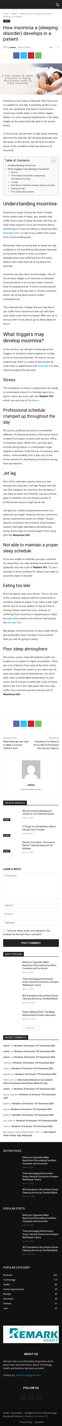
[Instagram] (31, 1397)
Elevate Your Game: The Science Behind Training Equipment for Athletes (38, 845)
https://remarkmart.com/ (31, 789)
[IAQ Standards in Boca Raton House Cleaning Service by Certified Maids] (11, 1000)
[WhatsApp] (38, 55)
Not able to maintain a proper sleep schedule (33, 185)
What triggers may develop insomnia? (28, 169)
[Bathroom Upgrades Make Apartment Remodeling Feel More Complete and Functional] (11, 966)
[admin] (5, 47)
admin (13, 47)
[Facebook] (16, 55)
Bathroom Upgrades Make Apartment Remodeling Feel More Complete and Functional (39, 965)
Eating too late (18, 188)
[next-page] (10, 858)
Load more (30, 1027)
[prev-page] (5, 858)
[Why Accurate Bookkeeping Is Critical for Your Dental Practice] (11, 815)
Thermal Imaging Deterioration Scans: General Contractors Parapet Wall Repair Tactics (40, 982)
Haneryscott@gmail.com (28, 1375)
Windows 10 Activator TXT (36, 1416)
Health (14, 13)
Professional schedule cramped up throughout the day (28, 177)
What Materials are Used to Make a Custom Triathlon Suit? (16, 745)
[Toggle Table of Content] (51, 161)
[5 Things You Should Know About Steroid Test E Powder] (11, 831)
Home (6, 13)
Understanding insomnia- (22, 165)
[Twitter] (24, 55)
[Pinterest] (31, 55)
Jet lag (14, 182)
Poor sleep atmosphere (22, 192)
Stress (14, 172)
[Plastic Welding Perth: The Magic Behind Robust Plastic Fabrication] (11, 1016)
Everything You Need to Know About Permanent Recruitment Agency (46, 745)
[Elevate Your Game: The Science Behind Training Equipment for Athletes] (11, 847)
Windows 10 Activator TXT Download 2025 (34, 1045)
